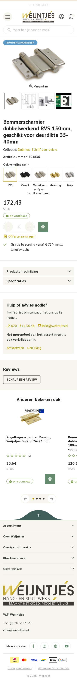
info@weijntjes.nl (16, 630)
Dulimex (24, 149)
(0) (29, 455)
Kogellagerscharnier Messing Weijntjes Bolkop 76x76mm (28, 439)
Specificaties (16, 281)
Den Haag (34, 348)
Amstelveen (15, 348)
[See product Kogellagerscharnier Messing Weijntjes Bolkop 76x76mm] (30, 418)
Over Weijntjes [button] (14, 536)
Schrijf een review (44, 149)
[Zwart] (25, 175)
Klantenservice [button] (14, 558)
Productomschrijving (22, 271)
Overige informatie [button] (17, 547)
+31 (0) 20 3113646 (18, 623)
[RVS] (10, 175)
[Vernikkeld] (40, 175)
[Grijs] (70, 175)
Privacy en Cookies (20, 668)
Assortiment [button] (12, 525)
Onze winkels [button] (12, 569)
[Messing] (55, 175)
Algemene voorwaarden (54, 668)
